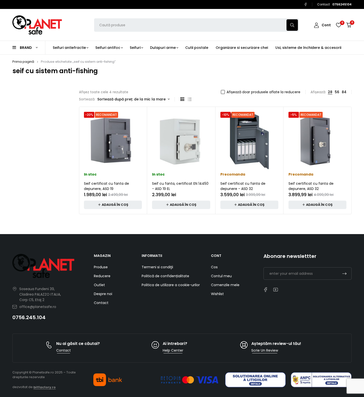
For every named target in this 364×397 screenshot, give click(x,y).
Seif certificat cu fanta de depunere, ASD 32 (311, 186)
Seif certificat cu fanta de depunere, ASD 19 (106, 186)
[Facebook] (305, 4)
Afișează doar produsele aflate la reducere (263, 92)
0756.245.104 (29, 317)
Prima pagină (23, 61)
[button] (113, 205)
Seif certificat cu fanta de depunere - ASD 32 (242, 186)
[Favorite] (338, 25)
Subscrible (344, 273)
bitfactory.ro (44, 387)
